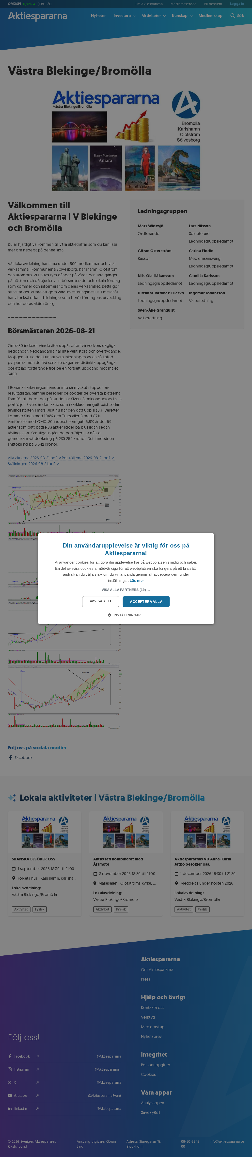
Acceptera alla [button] (146, 602)
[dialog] (126, 578)
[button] (126, 590)
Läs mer (137, 580)
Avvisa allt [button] (100, 601)
